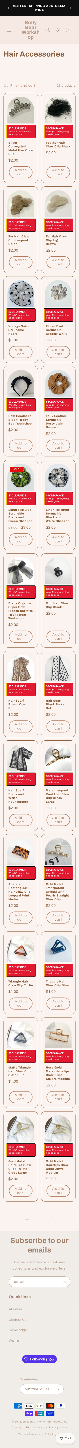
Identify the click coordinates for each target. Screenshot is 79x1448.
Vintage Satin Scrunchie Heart (18, 330)
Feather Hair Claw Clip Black (58, 144)
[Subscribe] (65, 1281)
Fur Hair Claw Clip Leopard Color (18, 240)
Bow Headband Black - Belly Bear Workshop (20, 420)
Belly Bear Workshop (37, 1422)
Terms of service (29, 1434)
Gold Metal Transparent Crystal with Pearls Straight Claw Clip (57, 891)
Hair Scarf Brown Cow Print (17, 704)
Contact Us (17, 1319)
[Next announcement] (70, 8)
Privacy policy (58, 1427)
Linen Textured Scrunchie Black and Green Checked (20, 515)
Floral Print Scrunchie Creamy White (57, 330)
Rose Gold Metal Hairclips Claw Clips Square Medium (58, 1073)
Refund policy (35, 1427)
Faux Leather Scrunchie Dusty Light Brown (56, 422)
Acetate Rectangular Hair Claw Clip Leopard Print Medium (19, 891)
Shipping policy (55, 1434)
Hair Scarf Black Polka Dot (55, 704)
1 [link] (27, 1216)
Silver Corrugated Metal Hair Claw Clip (20, 148)
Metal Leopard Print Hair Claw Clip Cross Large (57, 796)
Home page (18, 1330)
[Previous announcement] (8, 8)
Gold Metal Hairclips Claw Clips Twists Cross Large (19, 1167)
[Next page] (52, 1216)
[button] (9, 30)
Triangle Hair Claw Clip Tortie (20, 983)
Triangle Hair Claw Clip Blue (57, 983)
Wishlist (15, 1340)
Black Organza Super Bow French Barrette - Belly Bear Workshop (20, 611)
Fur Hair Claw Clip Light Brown (56, 240)
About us (16, 1309)
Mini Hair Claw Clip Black (57, 605)
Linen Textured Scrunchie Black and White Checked (58, 515)
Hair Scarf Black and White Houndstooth (18, 796)
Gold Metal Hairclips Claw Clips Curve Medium (57, 1167)
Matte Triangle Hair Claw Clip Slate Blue (19, 1071)
